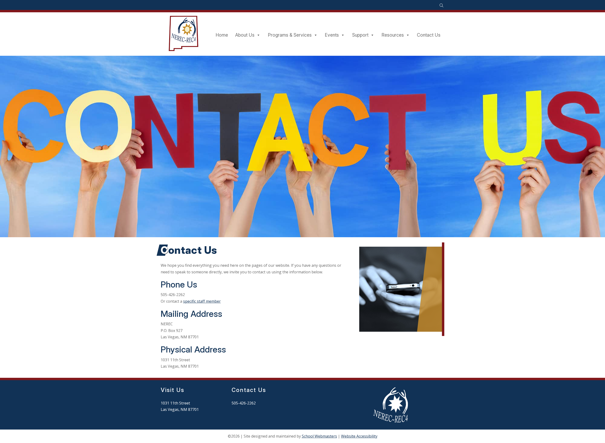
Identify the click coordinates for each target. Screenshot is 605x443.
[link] (441, 5)
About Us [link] (245, 35)
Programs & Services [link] (290, 35)
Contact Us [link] (429, 35)
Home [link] (222, 35)
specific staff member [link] (202, 301)
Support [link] (360, 35)
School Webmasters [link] (319, 436)
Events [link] (332, 35)
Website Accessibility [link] (359, 436)
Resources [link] (392, 35)
